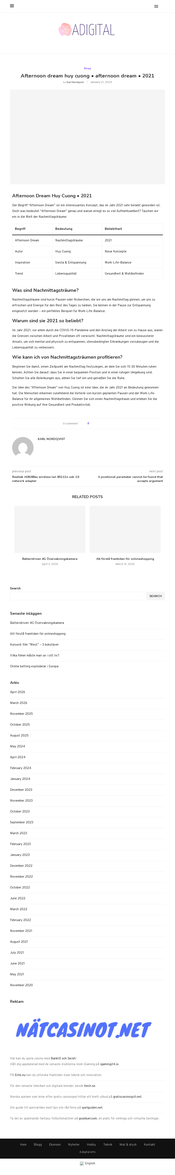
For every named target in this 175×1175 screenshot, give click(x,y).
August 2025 (19, 736)
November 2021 (21, 931)
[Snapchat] (98, 44)
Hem (23, 1145)
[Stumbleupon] (103, 44)
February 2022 (20, 920)
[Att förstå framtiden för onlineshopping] (125, 529)
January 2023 (20, 855)
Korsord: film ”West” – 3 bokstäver (34, 645)
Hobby (91, 1145)
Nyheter (74, 1145)
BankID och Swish (63, 1059)
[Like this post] (91, 424)
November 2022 (21, 877)
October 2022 (20, 888)
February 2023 (20, 844)
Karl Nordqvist (75, 82)
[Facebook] (72, 44)
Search (15, 589)
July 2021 (17, 953)
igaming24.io (109, 1064)
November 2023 (21, 801)
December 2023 (21, 790)
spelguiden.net (92, 1108)
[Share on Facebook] (96, 424)
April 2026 (17, 692)
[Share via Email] (110, 424)
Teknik (107, 1145)
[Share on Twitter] (101, 424)
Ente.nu (20, 1075)
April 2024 (17, 757)
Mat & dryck (128, 1145)
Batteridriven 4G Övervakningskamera (49, 559)
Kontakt (149, 1145)
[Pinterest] (87, 44)
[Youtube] (93, 44)
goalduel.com (88, 1119)
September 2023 (21, 823)
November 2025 (21, 714)
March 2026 (18, 703)
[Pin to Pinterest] (105, 424)
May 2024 (17, 747)
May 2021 (17, 975)
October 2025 (20, 725)
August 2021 (19, 942)
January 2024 (20, 779)
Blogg (87, 68)
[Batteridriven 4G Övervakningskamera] (49, 529)
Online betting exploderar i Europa (34, 667)
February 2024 (20, 768)
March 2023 (18, 833)
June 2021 (17, 964)
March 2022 (18, 909)
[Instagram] (82, 44)
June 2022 (17, 899)
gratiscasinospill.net (127, 1097)
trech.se (89, 1086)
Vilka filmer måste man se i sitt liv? (34, 656)
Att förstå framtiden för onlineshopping (125, 559)
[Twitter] (77, 44)
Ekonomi (55, 1145)
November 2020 (21, 985)
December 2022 (21, 866)
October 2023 (20, 812)
